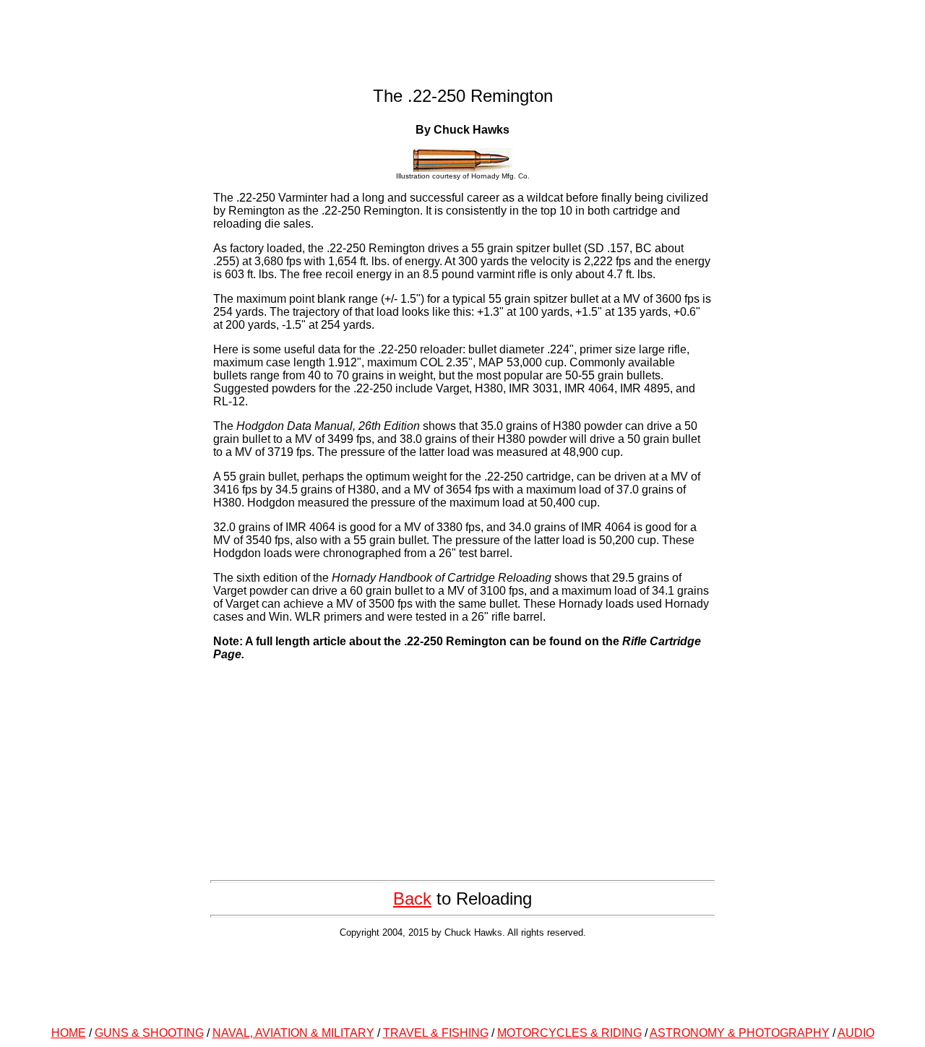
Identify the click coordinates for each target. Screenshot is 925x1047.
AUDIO (856, 1033)
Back (412, 898)
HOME (68, 1033)
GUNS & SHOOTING (149, 1033)
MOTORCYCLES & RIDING (569, 1033)
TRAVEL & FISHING (436, 1033)
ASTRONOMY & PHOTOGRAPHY (740, 1033)
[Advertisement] (462, 979)
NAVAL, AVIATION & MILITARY (293, 1033)
